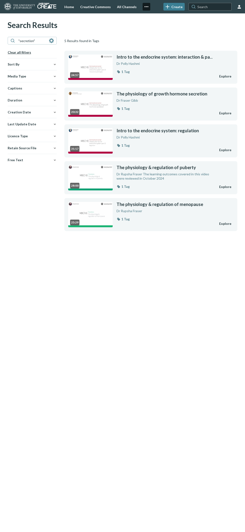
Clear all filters (19, 52)
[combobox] (31, 40)
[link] (174, 7)
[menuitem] (69, 7)
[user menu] (239, 7)
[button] (123, 72)
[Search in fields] (51, 40)
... (165, 57)
